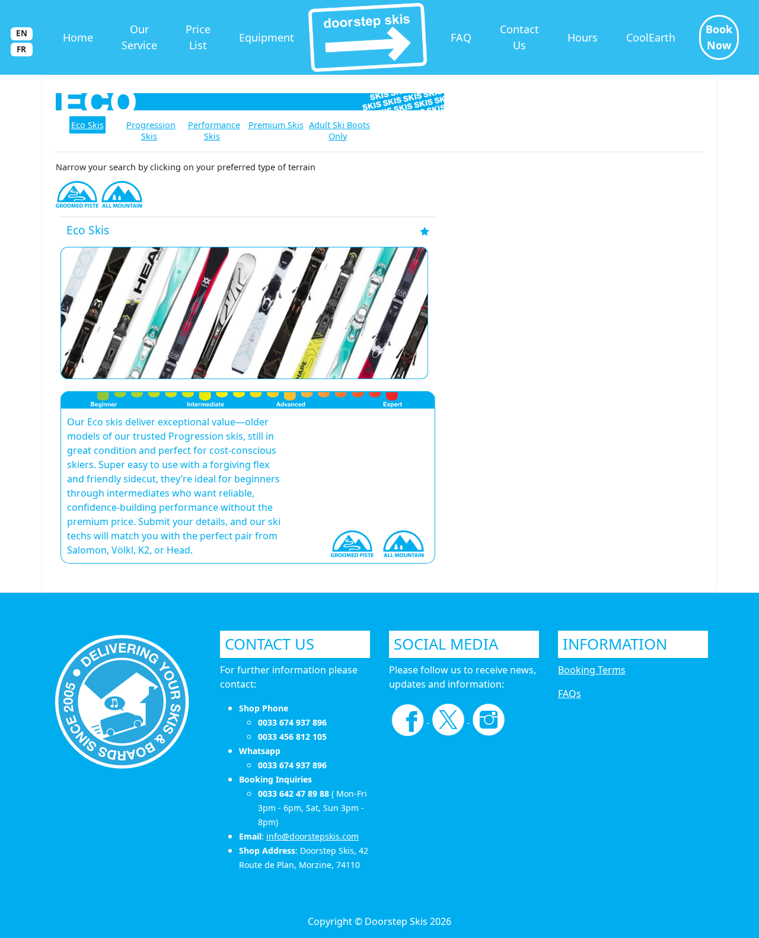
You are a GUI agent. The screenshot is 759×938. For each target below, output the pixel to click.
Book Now (719, 37)
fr (21, 49)
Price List (198, 37)
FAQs (569, 693)
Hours (582, 37)
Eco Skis (87, 125)
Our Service (139, 37)
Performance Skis (214, 130)
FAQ (461, 37)
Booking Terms (592, 669)
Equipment (266, 37)
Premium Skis (276, 125)
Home (78, 37)
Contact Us (519, 37)
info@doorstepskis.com (312, 836)
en (21, 33)
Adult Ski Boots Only (339, 130)
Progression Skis (151, 130)
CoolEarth (650, 37)
